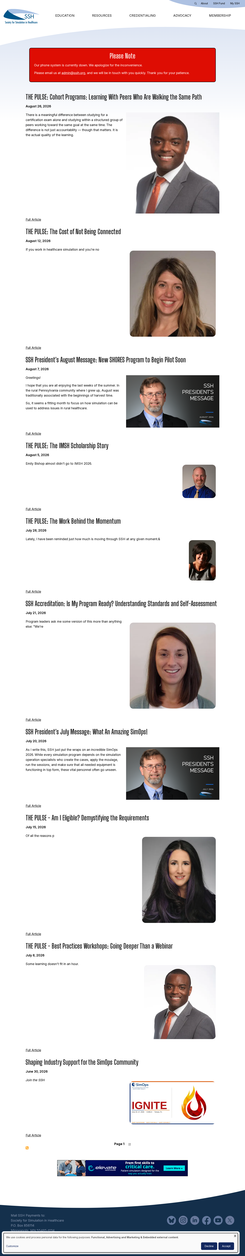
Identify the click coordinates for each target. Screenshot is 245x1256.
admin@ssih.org (73, 73)
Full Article (33, 219)
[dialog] (121, 1242)
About (204, 3)
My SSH (235, 3)
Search (196, 4)
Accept (226, 1246)
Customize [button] (12, 1246)
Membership (220, 15)
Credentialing (142, 15)
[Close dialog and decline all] (235, 1235)
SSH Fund (219, 3)
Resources (102, 15)
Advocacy (182, 15)
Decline (209, 1246)
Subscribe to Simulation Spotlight (27, 1147)
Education (64, 15)
